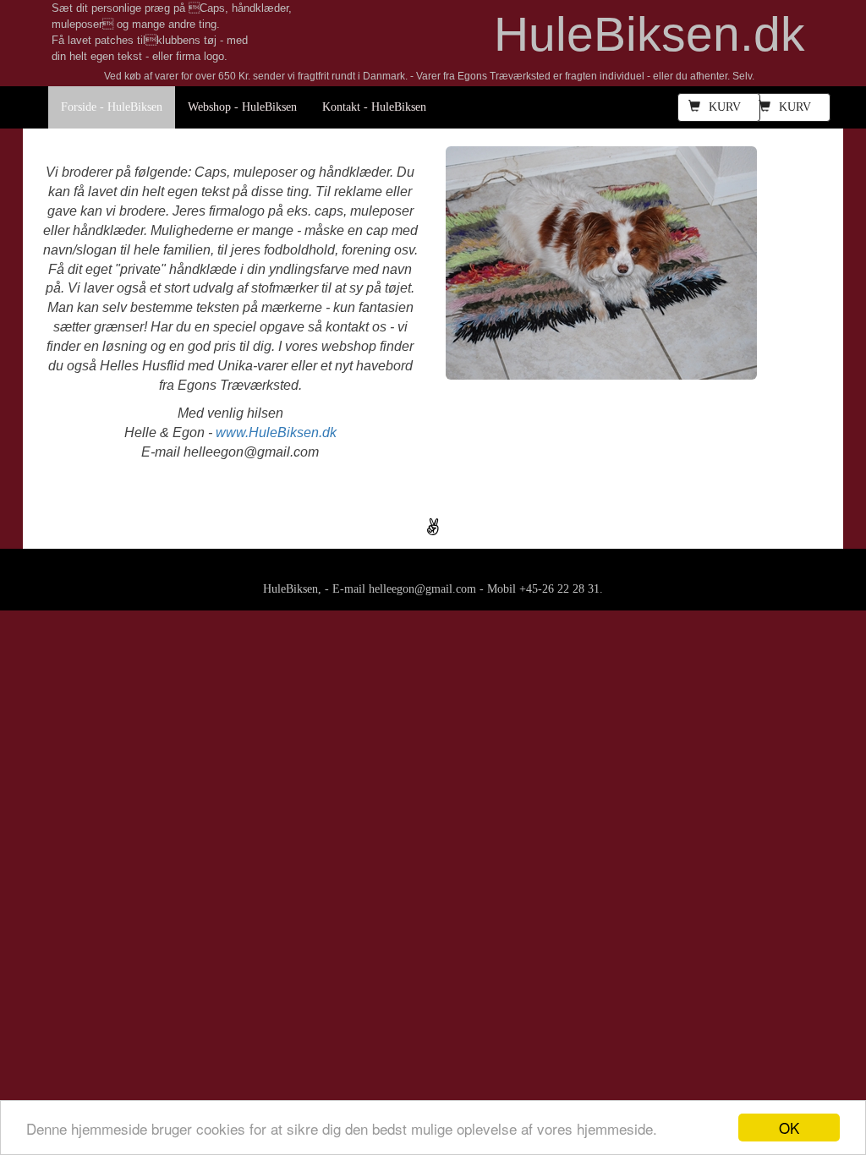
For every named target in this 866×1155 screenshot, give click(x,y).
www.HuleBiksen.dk (276, 432)
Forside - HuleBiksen (111, 107)
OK (789, 1127)
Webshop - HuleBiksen (242, 107)
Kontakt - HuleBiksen (374, 107)
